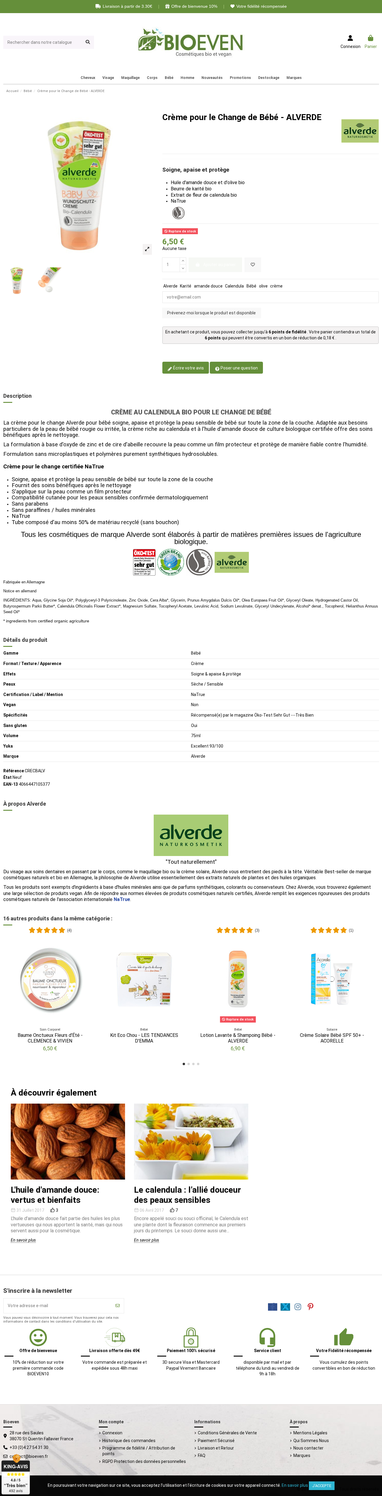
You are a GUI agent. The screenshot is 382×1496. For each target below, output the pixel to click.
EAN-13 (10, 784)
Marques (301, 1455)
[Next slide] (239, 1142)
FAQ (201, 1455)
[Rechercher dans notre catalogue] (87, 42)
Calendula (234, 286)
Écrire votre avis (188, 368)
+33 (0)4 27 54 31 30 (29, 1447)
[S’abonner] (117, 1305)
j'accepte (321, 1485)
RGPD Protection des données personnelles (144, 1461)
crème (276, 286)
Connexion (112, 1432)
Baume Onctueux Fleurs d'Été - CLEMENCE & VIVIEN (50, 1038)
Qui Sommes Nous (311, 1440)
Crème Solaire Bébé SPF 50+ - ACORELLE (332, 1038)
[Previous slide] (143, 1142)
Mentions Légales (310, 1432)
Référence (13, 770)
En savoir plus (23, 1240)
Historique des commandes (128, 1440)
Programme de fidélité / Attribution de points (138, 1451)
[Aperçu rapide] (88, 953)
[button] (184, 1064)
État (7, 777)
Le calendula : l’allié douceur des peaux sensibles (187, 1195)
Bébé (251, 286)
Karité (185, 286)
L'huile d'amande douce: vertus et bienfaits (55, 1195)
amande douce (208, 286)
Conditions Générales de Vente (227, 1432)
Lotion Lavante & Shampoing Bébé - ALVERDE (237, 1038)
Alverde (170, 286)
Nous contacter (308, 1448)
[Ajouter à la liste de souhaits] (252, 264)
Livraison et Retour (216, 1448)
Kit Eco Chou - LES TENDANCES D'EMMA (144, 1038)
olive (263, 286)
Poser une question (239, 368)
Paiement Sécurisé (216, 1440)
